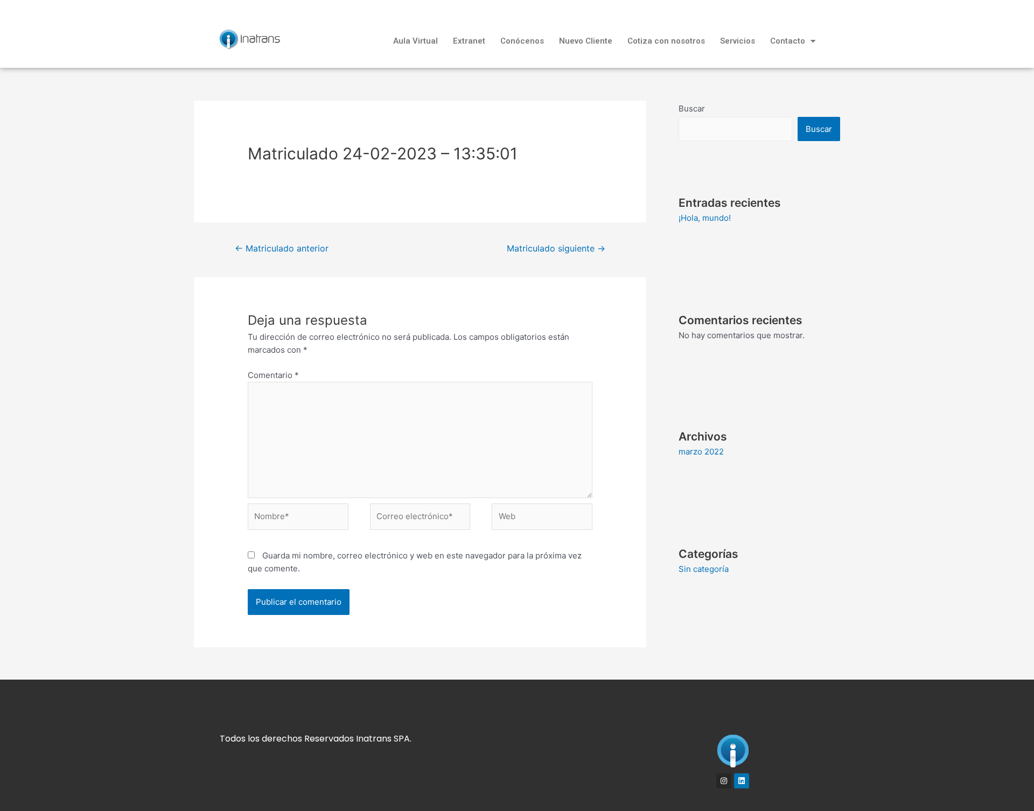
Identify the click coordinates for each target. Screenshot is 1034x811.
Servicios (737, 41)
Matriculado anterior (282, 248)
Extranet (469, 41)
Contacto (787, 41)
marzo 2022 (701, 451)
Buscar (692, 108)
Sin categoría (704, 569)
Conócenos (522, 41)
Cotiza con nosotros (666, 41)
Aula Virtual (415, 41)
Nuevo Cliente (585, 41)
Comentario (273, 375)
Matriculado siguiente (556, 248)
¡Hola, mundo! (705, 218)
